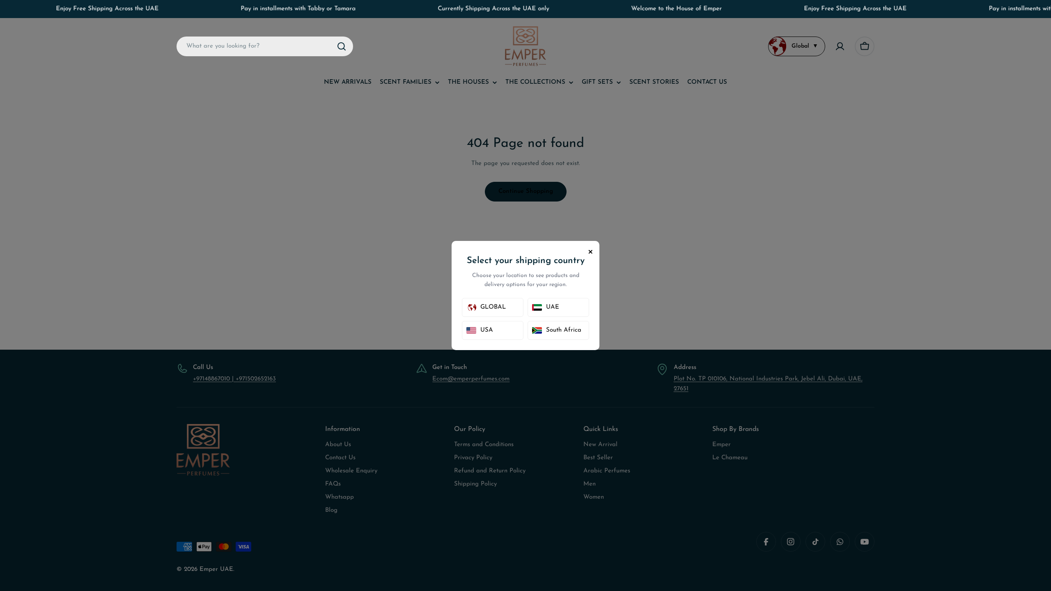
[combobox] (265, 46)
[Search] (342, 46)
